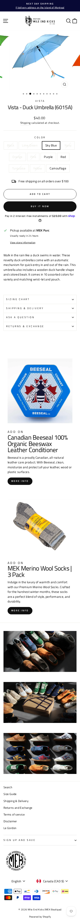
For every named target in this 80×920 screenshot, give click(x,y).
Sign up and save (19, 840)
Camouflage (58, 168)
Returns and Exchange (17, 808)
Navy (68, 145)
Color (40, 137)
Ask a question (20, 317)
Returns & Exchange (25, 326)
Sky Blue (51, 145)
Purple (48, 156)
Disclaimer (10, 821)
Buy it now (40, 206)
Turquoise (18, 168)
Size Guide (10, 794)
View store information (22, 242)
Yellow (37, 168)
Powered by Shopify (40, 917)
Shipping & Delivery (24, 308)
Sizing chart (18, 299)
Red (63, 156)
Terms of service (14, 814)
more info (20, 481)
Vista (40, 101)
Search (7, 787)
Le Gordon (9, 828)
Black (10, 145)
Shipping (25, 123)
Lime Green (30, 145)
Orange (17, 156)
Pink (33, 156)
